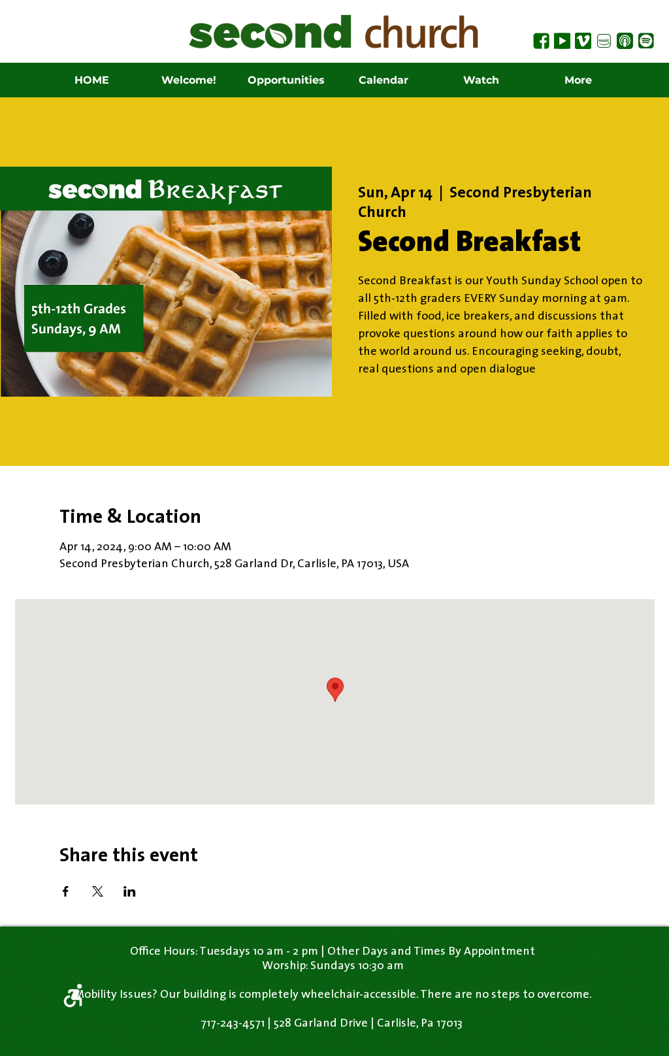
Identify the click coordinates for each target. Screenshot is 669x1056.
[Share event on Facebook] (65, 891)
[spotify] (646, 41)
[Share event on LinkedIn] (129, 891)
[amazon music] (604, 41)
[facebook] (541, 41)
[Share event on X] (97, 891)
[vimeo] (583, 41)
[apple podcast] (625, 41)
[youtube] (562, 41)
